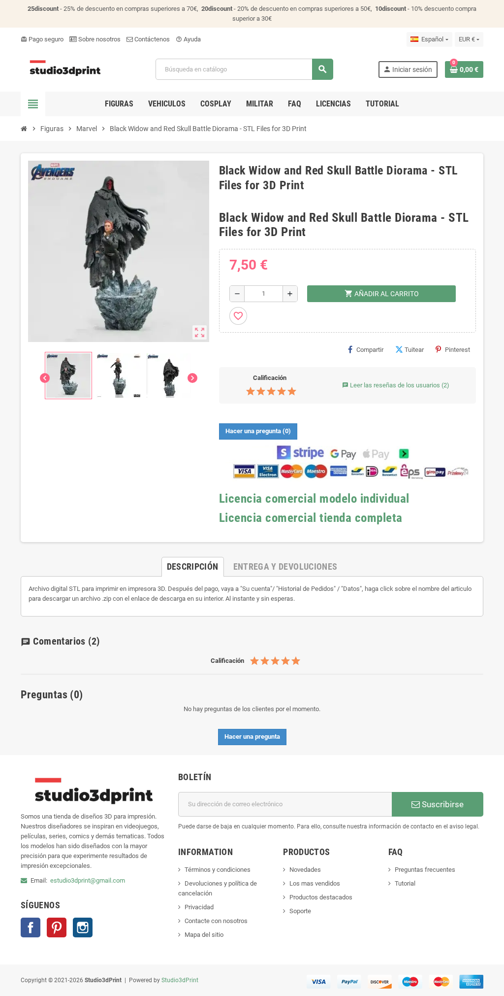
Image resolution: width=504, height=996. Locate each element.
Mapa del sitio (204, 934)
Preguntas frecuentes (425, 869)
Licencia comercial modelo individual (314, 498)
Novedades (305, 869)
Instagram (83, 927)
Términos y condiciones (218, 869)
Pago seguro (42, 39)
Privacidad (199, 907)
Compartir (369, 349)
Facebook (30, 927)
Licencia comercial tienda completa (311, 518)
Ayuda (188, 39)
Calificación (269, 377)
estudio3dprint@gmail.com (87, 880)
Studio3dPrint (179, 980)
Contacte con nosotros (216, 921)
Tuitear (414, 349)
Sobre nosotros (99, 39)
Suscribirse (442, 804)
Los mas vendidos (314, 883)
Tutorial (405, 883)
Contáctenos (151, 39)
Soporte (300, 911)
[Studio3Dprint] (66, 68)
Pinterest (457, 349)
